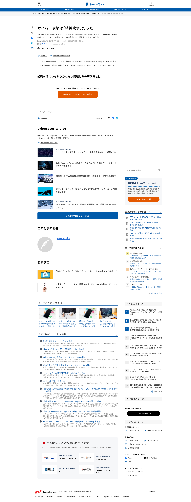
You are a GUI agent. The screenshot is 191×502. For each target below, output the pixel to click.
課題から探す (94, 10)
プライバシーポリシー (85, 497)
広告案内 (59, 497)
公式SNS (50, 497)
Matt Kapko (63, 238)
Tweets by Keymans (133, 408)
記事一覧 (145, 10)
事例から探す (69, 10)
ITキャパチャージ (120, 10)
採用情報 (116, 497)
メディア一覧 (39, 497)
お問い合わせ (71, 497)
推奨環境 (126, 497)
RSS (98, 497)
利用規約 (152, 491)
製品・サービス (44, 10)
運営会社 (106, 497)
